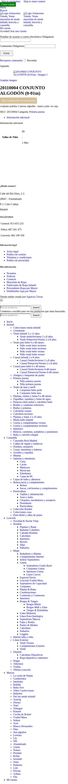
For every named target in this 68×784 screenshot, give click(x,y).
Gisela (23, 562)
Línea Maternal (28, 613)
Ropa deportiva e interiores (34, 657)
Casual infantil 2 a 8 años (26, 357)
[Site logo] (11, 25)
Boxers (23, 541)
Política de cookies (16, 254)
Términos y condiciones (19, 257)
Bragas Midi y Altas (36, 607)
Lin (15, 738)
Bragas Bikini (33, 604)
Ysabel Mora (20, 717)
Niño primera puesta (30, 384)
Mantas (17, 455)
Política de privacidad (18, 260)
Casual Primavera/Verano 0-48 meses (39, 372)
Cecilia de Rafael (22, 714)
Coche (23, 464)
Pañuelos (24, 547)
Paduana (17, 765)
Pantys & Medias (29, 625)
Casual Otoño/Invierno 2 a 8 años (37, 360)
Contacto (11, 279)
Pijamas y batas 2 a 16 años (27, 416)
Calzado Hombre (29, 532)
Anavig (17, 699)
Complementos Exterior (32, 646)
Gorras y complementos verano (29, 422)
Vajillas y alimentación (31, 494)
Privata (16, 770)
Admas (17, 773)
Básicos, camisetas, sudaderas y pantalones (35, 431)
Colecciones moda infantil (26, 327)
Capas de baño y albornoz (26, 479)
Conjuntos (25, 586)
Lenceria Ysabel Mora (31, 580)
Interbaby (18, 681)
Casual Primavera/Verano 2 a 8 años (38, 363)
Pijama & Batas (28, 589)
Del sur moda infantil (24, 696)
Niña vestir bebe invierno (33, 345)
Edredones (25, 473)
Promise (17, 753)
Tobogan (17, 708)
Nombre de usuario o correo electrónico (27, 36)
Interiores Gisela (34, 571)
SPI (15, 741)
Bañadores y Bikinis (30, 553)
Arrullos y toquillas (23, 452)
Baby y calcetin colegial (25, 434)
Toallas (17, 666)
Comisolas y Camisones (32, 595)
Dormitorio (25, 503)
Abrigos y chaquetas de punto (28, 375)
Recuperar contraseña (11, 60)
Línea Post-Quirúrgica (31, 616)
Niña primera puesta (30, 381)
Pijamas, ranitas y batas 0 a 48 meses (32, 396)
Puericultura (19, 491)
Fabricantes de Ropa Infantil (21, 285)
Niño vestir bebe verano (32, 354)
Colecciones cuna (22, 512)
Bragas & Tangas (29, 601)
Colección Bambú (22, 509)
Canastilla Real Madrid (25, 440)
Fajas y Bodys (27, 622)
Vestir (23, 648)
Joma (16, 762)
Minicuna (25, 467)
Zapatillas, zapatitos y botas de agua (32, 399)
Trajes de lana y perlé (24, 387)
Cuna (22, 461)
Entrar (6, 53)
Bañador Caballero (29, 530)
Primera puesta (37, 111)
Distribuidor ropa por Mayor (21, 291)
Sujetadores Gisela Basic (39, 565)
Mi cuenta (12, 779)
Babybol (17, 693)
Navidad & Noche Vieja (25, 521)
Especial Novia (28, 577)
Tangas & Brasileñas (37, 610)
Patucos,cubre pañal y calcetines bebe (32, 402)
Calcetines (25, 535)
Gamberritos (19, 678)
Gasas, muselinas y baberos (27, 449)
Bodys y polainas (22, 408)
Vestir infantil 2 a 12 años (26, 333)
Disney (17, 702)
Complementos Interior (32, 556)
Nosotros (11, 273)
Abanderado (19, 744)
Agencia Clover (34, 296)
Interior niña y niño (23, 637)
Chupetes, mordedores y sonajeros (37, 500)
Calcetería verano (22, 411)
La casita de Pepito (23, 675)
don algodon (19, 732)
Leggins (24, 634)
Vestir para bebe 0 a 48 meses (28, 342)
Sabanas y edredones (24, 458)
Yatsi (15, 705)
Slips (22, 544)
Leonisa (17, 735)
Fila (15, 776)
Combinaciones (28, 592)
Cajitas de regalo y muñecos (27, 443)
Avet (15, 723)
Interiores (18, 428)
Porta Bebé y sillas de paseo (27, 515)
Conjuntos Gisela (35, 568)
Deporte (17, 651)
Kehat (16, 756)
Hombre (17, 524)
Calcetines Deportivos (31, 654)
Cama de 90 (26, 476)
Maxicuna (25, 470)
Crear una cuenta (17, 31)
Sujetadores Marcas (30, 619)
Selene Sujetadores (29, 559)
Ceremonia (19, 330)
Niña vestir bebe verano (32, 351)
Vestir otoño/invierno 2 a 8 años (36, 336)
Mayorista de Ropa (16, 282)
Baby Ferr (18, 687)
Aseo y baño (26, 497)
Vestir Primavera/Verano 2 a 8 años (38, 339)
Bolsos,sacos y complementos (28, 482)
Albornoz (18, 663)
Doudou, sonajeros (23, 446)
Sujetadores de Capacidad (33, 583)
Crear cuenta (8, 4)
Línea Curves (33, 574)
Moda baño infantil (23, 419)
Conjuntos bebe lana (30, 393)
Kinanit (17, 711)
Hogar (16, 660)
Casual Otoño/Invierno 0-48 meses (38, 369)
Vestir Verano (27, 643)
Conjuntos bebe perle (31, 390)
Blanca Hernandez (23, 726)
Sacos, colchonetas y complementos (38, 488)
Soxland (17, 759)
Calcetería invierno (23, 413)
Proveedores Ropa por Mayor (22, 288)
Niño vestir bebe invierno (33, 348)
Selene (16, 720)
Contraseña (12, 46)
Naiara (16, 750)
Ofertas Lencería (22, 669)
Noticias (11, 276)
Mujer (16, 550)
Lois (15, 767)
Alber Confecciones (23, 690)
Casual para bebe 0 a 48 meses (29, 366)
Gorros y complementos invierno (30, 425)
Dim (15, 729)
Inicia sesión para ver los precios (18, 100)
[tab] (18, 117)
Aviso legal (12, 251)
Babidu (17, 684)
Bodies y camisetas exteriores (28, 405)
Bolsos (23, 485)
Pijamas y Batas (28, 527)
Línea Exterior (20, 640)
